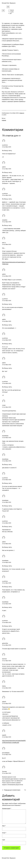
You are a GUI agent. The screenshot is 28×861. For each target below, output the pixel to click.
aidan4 (4, 701)
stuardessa (5, 435)
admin (4, 167)
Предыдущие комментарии (11, 790)
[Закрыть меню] (8, 7)
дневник (4, 120)
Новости (22, 113)
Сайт (3, 840)
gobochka (5, 643)
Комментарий (6, 808)
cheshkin (4, 220)
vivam (4, 405)
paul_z (4, 242)
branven (4, 659)
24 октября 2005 (6, 147)
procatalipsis (5, 752)
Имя (4, 826)
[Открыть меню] (3, 10)
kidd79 (4, 735)
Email (4, 833)
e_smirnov (5, 145)
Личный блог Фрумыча (8, 3)
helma (4, 686)
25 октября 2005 (6, 737)
